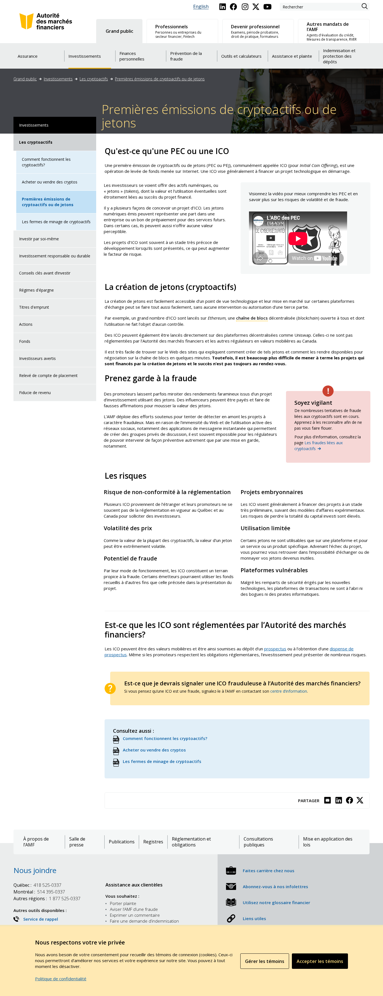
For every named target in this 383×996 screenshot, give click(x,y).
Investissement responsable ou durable (54, 256)
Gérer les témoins (264, 961)
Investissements (58, 78)
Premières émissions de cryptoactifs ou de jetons (160, 78)
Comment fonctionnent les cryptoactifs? (46, 162)
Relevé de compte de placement (48, 375)
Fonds (24, 341)
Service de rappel (40, 919)
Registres (153, 842)
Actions (26, 324)
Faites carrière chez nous (268, 870)
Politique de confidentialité (60, 978)
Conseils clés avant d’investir (44, 273)
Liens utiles (254, 918)
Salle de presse (77, 842)
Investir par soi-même (39, 238)
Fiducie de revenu (35, 392)
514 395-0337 (39, 892)
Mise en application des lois (327, 842)
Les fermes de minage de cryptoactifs (56, 221)
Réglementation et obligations (191, 842)
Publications (122, 842)
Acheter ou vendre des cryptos (49, 182)
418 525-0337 (37, 885)
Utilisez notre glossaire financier (276, 902)
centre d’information (288, 691)
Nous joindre (34, 870)
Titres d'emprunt (34, 307)
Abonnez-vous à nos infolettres (275, 886)
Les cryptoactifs (94, 78)
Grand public (25, 78)
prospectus (275, 648)
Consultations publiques (258, 842)
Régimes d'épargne (36, 290)
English (201, 6)
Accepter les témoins (320, 961)
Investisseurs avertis (37, 358)
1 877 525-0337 (46, 898)
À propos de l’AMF (36, 842)
